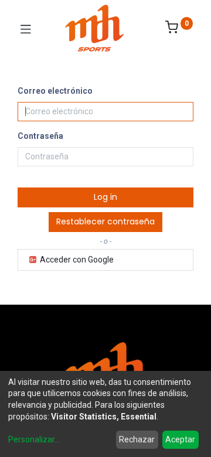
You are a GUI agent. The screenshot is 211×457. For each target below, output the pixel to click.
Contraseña (40, 136)
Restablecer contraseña (105, 221)
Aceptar (180, 439)
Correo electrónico (55, 91)
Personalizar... (34, 439)
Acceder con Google (76, 259)
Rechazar (137, 439)
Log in (105, 197)
